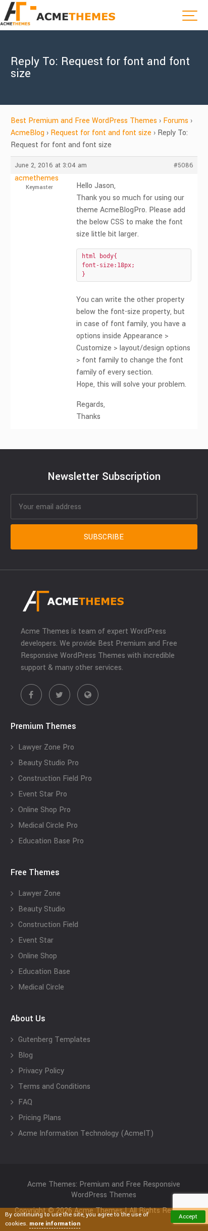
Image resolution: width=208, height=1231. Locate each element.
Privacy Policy (41, 1071)
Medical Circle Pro (48, 825)
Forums (175, 120)
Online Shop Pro (44, 810)
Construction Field (48, 924)
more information (54, 1223)
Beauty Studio (41, 909)
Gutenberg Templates (54, 1039)
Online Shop (37, 956)
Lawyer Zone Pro (46, 747)
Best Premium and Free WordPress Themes (84, 120)
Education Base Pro (51, 841)
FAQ (25, 1102)
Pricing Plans (39, 1118)
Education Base (44, 971)
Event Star (36, 940)
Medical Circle (41, 987)
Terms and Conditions (54, 1086)
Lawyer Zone (39, 893)
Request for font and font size (100, 133)
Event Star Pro (42, 794)
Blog (25, 1055)
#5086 (183, 165)
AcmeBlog (27, 133)
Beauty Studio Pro (48, 763)
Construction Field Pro (55, 778)
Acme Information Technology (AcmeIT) (86, 1133)
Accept (188, 1216)
